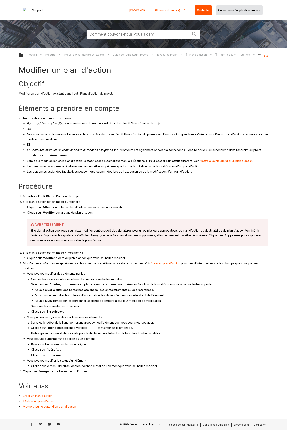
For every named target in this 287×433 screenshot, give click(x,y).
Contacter (203, 10)
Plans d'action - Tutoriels (234, 54)
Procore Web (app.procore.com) (84, 54)
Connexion (260, 424)
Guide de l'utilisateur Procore (131, 54)
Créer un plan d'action (165, 263)
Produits (50, 54)
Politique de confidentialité (182, 424)
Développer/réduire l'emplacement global (266, 54)
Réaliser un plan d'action (39, 401)
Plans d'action (198, 54)
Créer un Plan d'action (37, 396)
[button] (194, 33)
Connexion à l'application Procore (239, 10)
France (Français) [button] (168, 10)
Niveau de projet (167, 54)
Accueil (32, 54)
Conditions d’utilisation (216, 424)
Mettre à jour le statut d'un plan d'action (226, 161)
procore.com (137, 10)
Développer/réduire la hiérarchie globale (23, 55)
